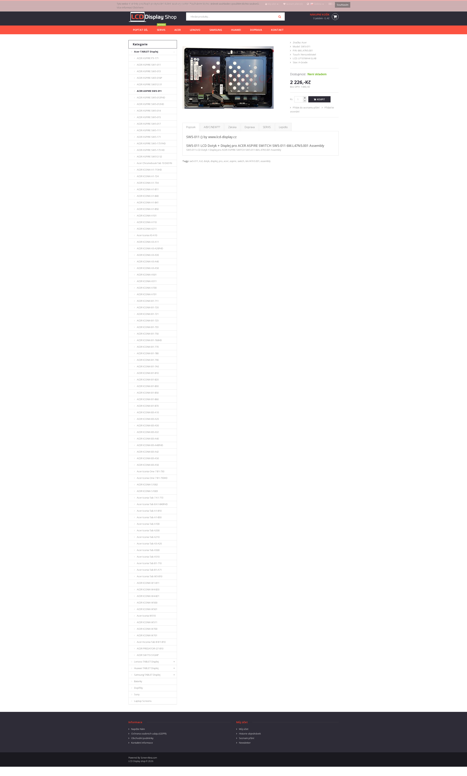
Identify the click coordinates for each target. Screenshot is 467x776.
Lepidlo (283, 127)
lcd (200, 161)
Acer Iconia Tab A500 (148, 550)
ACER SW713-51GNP (148, 655)
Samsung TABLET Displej (147, 674)
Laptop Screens (142, 701)
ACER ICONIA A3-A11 (148, 241)
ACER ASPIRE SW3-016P (149, 77)
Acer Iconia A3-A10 (147, 235)
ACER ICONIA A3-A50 (148, 268)
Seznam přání (246, 738)
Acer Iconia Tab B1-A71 (149, 569)
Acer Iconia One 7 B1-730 (150, 471)
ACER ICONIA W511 (147, 622)
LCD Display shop (136, 761)
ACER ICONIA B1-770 (148, 346)
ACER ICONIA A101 (147, 215)
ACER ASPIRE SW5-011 (149, 91)
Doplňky (138, 687)
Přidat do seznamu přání (306, 107)
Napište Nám (138, 729)
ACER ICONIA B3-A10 (148, 412)
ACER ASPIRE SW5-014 (149, 110)
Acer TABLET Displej (146, 51)
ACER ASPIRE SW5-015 (149, 117)
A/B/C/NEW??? (212, 127)
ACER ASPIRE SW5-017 (149, 123)
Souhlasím (342, 4)
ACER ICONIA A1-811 (148, 189)
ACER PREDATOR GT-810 (150, 648)
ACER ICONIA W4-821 (148, 596)
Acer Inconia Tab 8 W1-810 (151, 642)
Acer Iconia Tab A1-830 (149, 517)
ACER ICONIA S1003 (147, 491)
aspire (233, 161)
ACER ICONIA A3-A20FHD (150, 248)
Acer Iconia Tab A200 (148, 530)
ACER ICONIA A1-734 (148, 182)
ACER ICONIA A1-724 (148, 176)
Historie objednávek (250, 733)
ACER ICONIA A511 (147, 281)
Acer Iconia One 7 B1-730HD (152, 478)
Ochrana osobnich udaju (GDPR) (148, 733)
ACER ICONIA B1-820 (148, 379)
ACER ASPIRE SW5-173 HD (151, 150)
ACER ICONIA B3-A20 (148, 419)
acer (226, 161)
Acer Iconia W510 (146, 615)
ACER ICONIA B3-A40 (148, 438)
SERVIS (267, 127)
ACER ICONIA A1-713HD (149, 169)
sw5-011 (194, 161)
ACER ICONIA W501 (147, 609)
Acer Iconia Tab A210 (148, 537)
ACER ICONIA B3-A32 (148, 432)
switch (241, 161)
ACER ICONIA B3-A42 (148, 451)
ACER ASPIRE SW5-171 (149, 136)
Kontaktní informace (142, 742)
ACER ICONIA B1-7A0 (148, 366)
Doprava (250, 127)
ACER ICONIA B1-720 (148, 307)
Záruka (232, 127)
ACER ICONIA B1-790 (148, 359)
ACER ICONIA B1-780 (148, 353)
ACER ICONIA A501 (147, 274)
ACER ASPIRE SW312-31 (149, 84)
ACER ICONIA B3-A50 (148, 458)
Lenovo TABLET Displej (146, 661)
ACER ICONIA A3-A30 (148, 255)
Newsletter (245, 742)
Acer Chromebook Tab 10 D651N (154, 163)
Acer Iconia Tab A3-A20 (149, 543)
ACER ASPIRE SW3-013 (149, 71)
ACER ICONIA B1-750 (148, 333)
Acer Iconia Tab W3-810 (149, 576)
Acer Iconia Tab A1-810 (149, 510)
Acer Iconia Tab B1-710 (149, 563)
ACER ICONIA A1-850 (148, 209)
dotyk (206, 161)
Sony (137, 694)
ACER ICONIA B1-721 (148, 314)
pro (221, 161)
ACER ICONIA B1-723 (148, 320)
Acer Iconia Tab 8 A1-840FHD (152, 504)
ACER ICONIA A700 (147, 287)
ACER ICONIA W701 (147, 635)
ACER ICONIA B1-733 (148, 327)
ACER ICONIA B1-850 (148, 392)
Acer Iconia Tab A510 (148, 556)
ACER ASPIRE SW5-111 (149, 130)
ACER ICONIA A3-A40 (148, 261)
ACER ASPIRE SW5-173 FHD (151, 143)
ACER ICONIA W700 (147, 628)
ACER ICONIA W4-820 (148, 589)
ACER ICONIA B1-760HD (149, 340)
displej (214, 161)
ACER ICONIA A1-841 (148, 202)
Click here (138, 7)
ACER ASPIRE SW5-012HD (150, 104)
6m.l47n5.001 (252, 161)
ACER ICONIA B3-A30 (148, 425)
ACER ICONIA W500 (147, 602)
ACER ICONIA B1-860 (148, 399)
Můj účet (243, 729)
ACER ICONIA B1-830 (148, 386)
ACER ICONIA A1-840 (148, 196)
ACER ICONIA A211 (147, 228)
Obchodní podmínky (142, 738)
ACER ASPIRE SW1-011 (149, 64)
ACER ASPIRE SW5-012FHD (151, 97)
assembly (265, 161)
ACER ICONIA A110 (147, 222)
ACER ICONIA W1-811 (148, 583)
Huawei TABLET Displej (146, 668)
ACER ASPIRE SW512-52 (149, 156)
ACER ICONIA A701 (147, 294)
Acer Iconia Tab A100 (148, 523)
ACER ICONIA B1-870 (148, 405)
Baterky (138, 681)
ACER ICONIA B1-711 (148, 300)
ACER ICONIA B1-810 (148, 373)
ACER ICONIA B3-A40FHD (150, 445)
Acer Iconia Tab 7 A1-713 (150, 497)
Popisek (191, 127)
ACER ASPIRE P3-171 (148, 58)
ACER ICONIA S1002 (147, 484)
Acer (304, 42)
